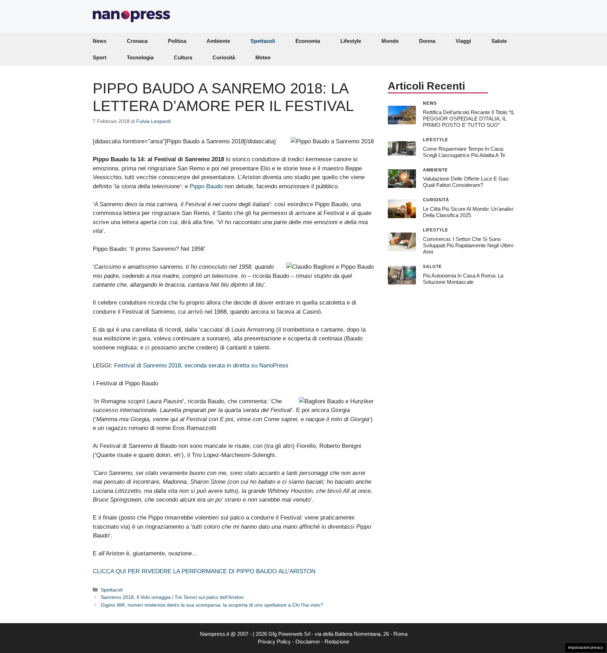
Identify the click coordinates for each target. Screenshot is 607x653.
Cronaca (137, 41)
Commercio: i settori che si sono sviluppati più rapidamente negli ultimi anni (468, 245)
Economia (307, 41)
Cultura (183, 57)
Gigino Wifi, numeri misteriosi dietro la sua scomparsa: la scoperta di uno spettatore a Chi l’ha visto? (212, 605)
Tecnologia (140, 57)
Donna (427, 41)
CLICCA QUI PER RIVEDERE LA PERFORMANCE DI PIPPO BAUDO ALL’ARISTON (204, 571)
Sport (99, 57)
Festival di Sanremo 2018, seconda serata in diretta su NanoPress (201, 365)
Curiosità (224, 57)
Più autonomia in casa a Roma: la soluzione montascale (463, 278)
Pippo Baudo (206, 186)
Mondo (390, 41)
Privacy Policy (274, 642)
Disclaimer (307, 642)
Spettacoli (262, 41)
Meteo (262, 57)
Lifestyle (350, 41)
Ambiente (218, 41)
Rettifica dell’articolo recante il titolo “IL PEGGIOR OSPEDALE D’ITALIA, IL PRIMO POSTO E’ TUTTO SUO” (468, 118)
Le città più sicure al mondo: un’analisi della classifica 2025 (468, 212)
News (99, 41)
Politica (177, 41)
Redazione (337, 642)
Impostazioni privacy (585, 647)
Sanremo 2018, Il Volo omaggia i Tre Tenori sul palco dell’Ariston (172, 597)
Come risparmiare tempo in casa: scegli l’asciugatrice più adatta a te (464, 151)
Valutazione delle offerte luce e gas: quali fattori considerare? (466, 182)
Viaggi (463, 41)
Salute (499, 41)
